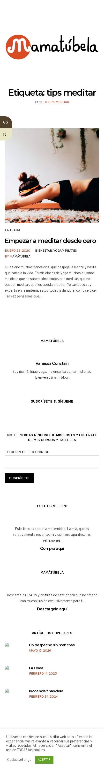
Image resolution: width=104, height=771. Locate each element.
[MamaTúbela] (52, 54)
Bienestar (43, 251)
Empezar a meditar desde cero (50, 241)
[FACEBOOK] (38, 19)
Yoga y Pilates (65, 251)
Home (40, 102)
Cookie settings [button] (19, 760)
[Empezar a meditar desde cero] (52, 175)
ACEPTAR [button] (44, 760)
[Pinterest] (65, 19)
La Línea (36, 668)
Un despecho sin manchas (51, 645)
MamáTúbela (19, 256)
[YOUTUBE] (56, 19)
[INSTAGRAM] (47, 19)
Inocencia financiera (46, 691)
